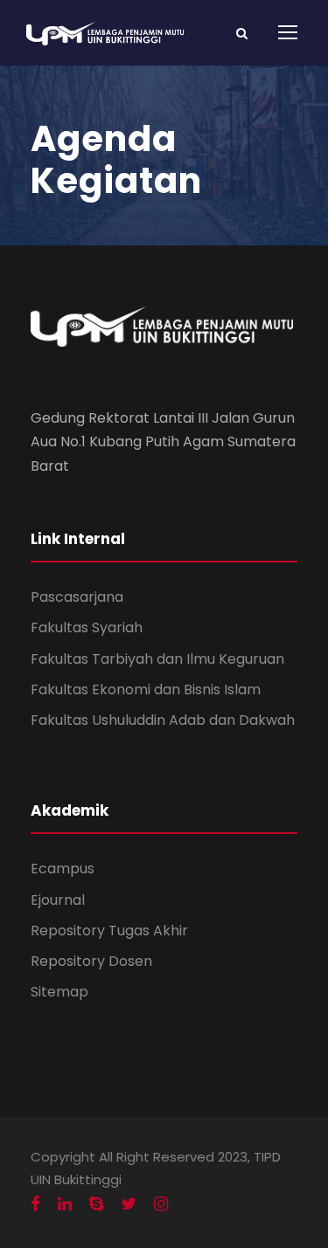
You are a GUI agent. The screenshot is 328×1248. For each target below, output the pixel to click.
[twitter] (128, 1204)
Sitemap (59, 992)
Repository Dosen (91, 961)
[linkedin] (65, 1204)
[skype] (96, 1204)
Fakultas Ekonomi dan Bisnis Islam (146, 689)
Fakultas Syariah (87, 627)
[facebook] (35, 1204)
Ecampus (62, 868)
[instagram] (161, 1204)
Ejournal (58, 900)
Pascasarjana (77, 597)
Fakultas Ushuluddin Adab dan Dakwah (163, 720)
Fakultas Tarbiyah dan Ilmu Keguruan (157, 659)
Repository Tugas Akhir (109, 930)
